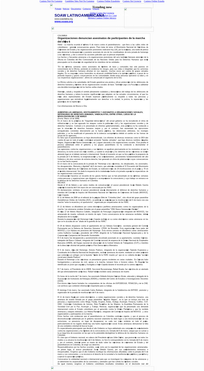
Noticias (66, 9)
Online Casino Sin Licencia (102, 13)
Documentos (76, 9)
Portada (58, 9)
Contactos (87, 9)
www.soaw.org (64, 21)
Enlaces (96, 9)
